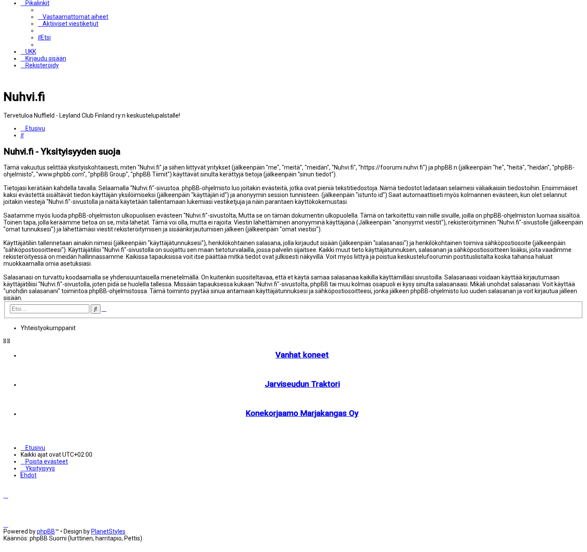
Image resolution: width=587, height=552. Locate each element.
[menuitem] (73, 16)
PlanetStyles (108, 531)
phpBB (46, 531)
